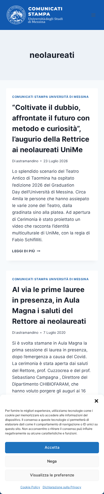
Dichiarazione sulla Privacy (62, 487)
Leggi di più (26, 251)
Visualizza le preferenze (52, 475)
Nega (52, 461)
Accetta (52, 447)
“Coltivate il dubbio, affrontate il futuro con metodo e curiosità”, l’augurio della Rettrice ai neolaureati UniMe (51, 128)
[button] (96, 400)
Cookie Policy (30, 487)
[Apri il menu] (93, 15)
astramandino (27, 161)
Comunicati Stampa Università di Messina (50, 97)
